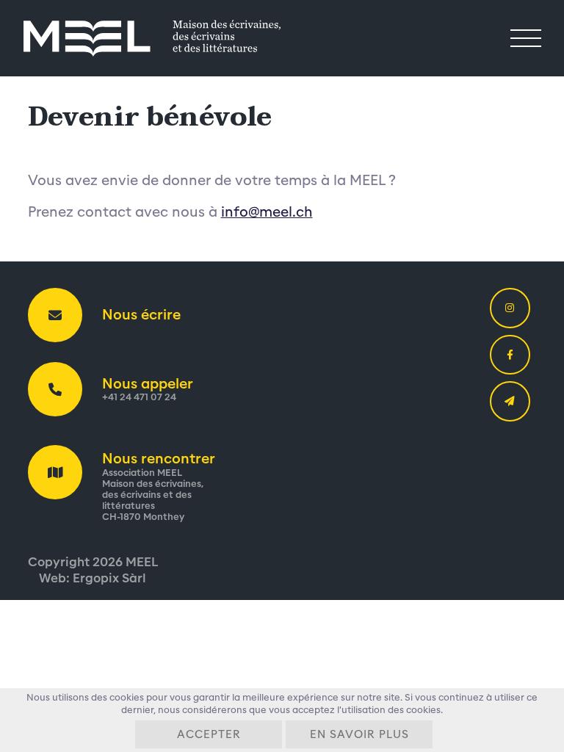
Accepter (209, 734)
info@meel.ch (267, 212)
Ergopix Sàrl (109, 579)
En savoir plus (359, 734)
